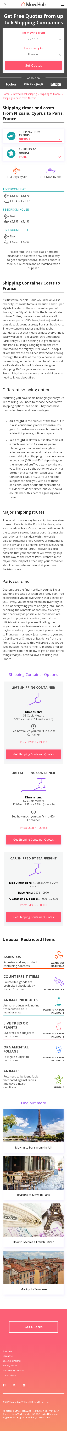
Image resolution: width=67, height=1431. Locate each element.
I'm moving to (33, 48)
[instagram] (24, 1385)
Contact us (8, 1355)
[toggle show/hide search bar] (3, 4)
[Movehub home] (33, 4)
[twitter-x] (14, 1385)
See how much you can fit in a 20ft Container (33, 730)
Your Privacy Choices (13, 1370)
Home (6, 94)
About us (7, 1351)
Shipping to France (50, 94)
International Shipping (25, 94)
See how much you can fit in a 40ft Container (33, 816)
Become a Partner (12, 1360)
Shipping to (27, 151)
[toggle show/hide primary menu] (62, 4)
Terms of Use (9, 1375)
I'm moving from (33, 33)
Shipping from (29, 133)
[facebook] (4, 1385)
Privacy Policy (10, 1365)
